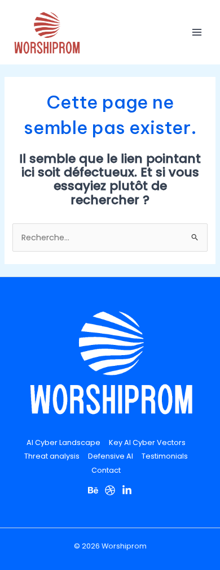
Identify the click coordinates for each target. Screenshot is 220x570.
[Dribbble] (110, 490)
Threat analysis (52, 456)
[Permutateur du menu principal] (197, 32)
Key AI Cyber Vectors (147, 442)
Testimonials (165, 456)
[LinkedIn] (127, 490)
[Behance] (93, 490)
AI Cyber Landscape (63, 442)
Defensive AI (110, 456)
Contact (106, 470)
